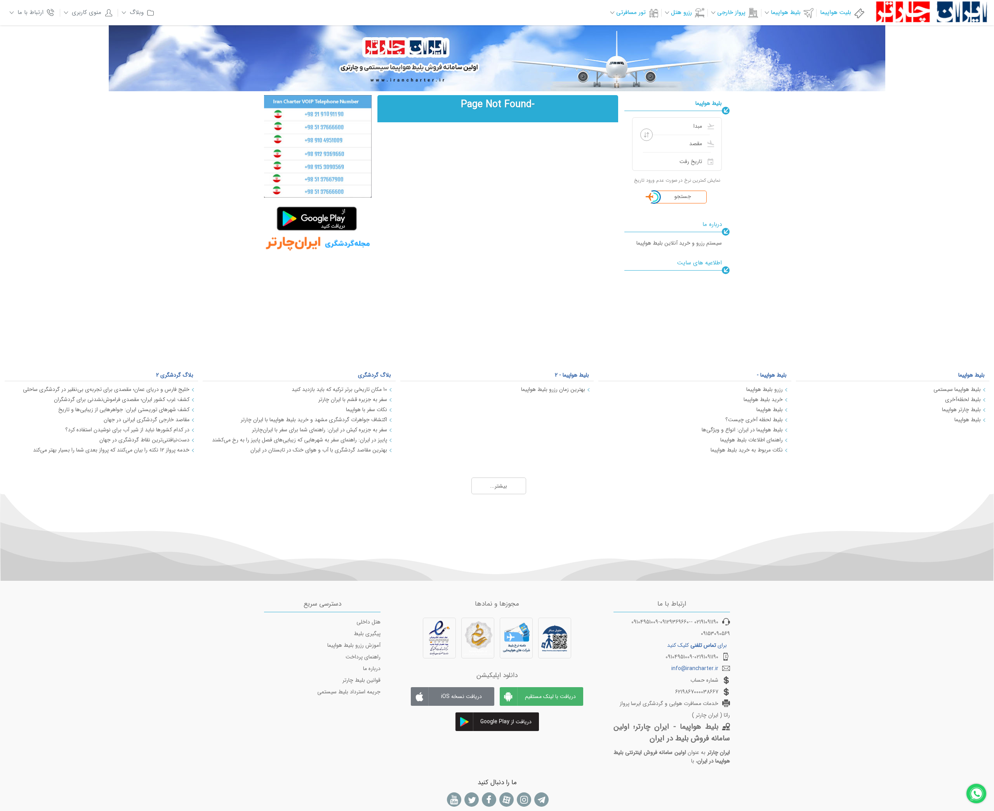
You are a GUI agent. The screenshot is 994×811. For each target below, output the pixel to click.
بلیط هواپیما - (772, 375)
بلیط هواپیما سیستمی (957, 389)
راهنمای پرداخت (363, 657)
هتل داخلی (368, 622)
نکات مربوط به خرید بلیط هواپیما (747, 450)
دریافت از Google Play (506, 721)
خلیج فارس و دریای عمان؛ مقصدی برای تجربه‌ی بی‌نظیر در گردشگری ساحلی (106, 389)
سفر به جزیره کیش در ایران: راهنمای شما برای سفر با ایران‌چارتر (319, 429)
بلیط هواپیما (971, 375)
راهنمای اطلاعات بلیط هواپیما (751, 440)
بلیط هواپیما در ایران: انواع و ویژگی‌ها (742, 429)
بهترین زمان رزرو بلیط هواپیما (553, 389)
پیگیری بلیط (367, 633)
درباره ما (372, 668)
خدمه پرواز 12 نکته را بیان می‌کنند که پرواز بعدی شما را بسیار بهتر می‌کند (111, 450)
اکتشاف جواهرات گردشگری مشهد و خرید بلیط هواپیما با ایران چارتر (314, 419)
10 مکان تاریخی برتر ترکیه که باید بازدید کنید (339, 389)
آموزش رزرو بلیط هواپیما (354, 645)
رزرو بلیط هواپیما (764, 389)
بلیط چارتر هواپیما (961, 409)
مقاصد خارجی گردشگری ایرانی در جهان (146, 419)
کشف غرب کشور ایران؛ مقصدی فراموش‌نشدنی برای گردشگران (121, 399)
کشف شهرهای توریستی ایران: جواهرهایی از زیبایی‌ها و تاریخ (123, 409)
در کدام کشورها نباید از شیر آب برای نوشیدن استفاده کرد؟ (127, 429)
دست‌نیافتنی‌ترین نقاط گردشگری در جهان (144, 440)
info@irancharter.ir (694, 668)
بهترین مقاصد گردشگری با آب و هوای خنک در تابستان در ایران (318, 450)
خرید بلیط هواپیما (763, 399)
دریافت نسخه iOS (461, 696)
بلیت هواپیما (835, 12)
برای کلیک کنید (697, 645)
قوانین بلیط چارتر (361, 680)
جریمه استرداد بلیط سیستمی (349, 692)
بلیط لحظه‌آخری (963, 399)
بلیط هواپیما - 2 (572, 375)
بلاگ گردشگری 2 (174, 375)
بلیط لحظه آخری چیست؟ (754, 419)
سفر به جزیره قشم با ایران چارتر (352, 399)
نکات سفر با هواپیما (366, 409)
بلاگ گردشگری (374, 375)
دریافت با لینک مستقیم (550, 696)
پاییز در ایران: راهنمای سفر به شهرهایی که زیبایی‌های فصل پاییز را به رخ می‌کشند (299, 440)
